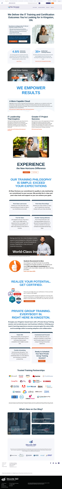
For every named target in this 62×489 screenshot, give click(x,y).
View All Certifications (29, 301)
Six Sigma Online (12, 484)
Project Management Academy (14, 483)
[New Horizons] (36, 455)
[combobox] (33, 3)
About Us (52, 7)
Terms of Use (30, 473)
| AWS (17, 109)
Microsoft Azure (12, 109)
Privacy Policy (21, 473)
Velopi (3, 484)
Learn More (18, 61)
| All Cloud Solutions (30, 109)
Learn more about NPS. (29, 271)
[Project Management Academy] (21, 455)
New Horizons (4, 483)
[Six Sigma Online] (28, 455)
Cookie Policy (26, 473)
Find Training (35, 7)
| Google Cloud (22, 109)
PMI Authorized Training (37, 129)
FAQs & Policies (4, 466)
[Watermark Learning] (49, 455)
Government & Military (41, 7)
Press (3, 465)
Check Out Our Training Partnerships (43, 61)
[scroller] (61, 488)
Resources (47, 7)
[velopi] (42, 455)
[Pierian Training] (13, 455)
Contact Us (13, 41)
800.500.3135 (12, 3)
